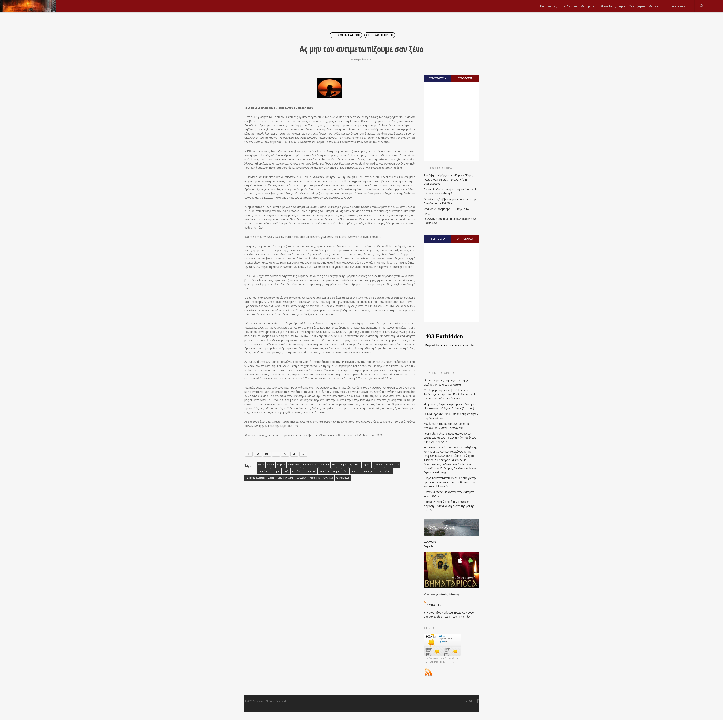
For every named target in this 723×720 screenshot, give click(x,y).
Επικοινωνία (679, 6)
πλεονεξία (368, 471)
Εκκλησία (378, 464)
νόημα (336, 471)
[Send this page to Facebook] (249, 454)
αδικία (270, 464)
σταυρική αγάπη (286, 478)
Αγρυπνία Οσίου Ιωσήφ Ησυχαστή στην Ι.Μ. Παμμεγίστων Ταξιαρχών (451, 191)
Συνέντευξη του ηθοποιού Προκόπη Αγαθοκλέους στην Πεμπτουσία (446, 426)
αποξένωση (293, 464)
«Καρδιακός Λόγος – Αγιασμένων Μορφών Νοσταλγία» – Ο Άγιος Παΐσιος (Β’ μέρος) (450, 406)
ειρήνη (366, 464)
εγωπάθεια (355, 464)
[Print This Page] (294, 454)
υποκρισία (315, 478)
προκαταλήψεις (384, 471)
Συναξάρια (637, 6)
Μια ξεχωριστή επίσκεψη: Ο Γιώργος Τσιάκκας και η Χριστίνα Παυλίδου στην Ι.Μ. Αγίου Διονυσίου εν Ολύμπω (450, 394)
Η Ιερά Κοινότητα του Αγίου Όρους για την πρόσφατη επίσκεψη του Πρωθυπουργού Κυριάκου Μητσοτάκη (450, 482)
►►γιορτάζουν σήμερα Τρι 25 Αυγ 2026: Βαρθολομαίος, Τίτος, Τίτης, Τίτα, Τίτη (449, 614)
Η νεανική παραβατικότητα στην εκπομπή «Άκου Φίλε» (449, 494)
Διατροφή (588, 6)
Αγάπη (261, 464)
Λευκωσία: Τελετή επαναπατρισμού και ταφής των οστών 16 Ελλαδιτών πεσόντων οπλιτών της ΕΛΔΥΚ (450, 438)
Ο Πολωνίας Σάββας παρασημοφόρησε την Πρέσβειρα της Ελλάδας (450, 201)
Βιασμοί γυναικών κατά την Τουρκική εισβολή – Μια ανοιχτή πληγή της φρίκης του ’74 (449, 506)
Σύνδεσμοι (569, 6)
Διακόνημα (657, 6)
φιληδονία (328, 478)
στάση (271, 478)
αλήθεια (281, 464)
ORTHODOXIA (465, 238)
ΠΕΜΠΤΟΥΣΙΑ (437, 78)
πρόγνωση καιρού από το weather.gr (442, 658)
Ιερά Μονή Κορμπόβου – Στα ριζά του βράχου (447, 211)
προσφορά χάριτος (255, 478)
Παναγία (355, 471)
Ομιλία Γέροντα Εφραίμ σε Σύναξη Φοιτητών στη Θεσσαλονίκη (451, 416)
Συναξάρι (435, 605)
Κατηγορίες (548, 6)
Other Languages (612, 6)
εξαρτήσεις (263, 471)
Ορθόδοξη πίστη (379, 35)
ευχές (286, 471)
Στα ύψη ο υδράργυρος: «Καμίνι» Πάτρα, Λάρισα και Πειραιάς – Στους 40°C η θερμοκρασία (448, 179)
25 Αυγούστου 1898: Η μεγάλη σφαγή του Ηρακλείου (450, 221)
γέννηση (342, 464)
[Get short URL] (276, 454)
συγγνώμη (301, 478)
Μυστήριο (324, 471)
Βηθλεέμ (324, 464)
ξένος (345, 471)
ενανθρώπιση (392, 464)
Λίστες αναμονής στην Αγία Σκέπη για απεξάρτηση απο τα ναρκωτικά (446, 382)
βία (333, 464)
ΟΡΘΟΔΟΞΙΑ (465, 78)
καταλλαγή (310, 471)
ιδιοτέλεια (297, 471)
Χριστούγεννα (342, 478)
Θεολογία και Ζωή (346, 35)
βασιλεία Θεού (310, 464)
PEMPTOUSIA (437, 238)
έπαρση (276, 471)
